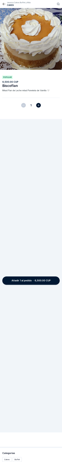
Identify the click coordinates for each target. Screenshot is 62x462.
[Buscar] (58, 4)
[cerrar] (4, 4)
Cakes (7, 459)
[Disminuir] (23, 105)
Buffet (17, 459)
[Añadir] (38, 105)
